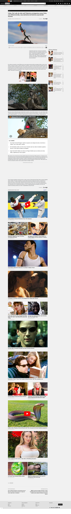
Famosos (36, 5)
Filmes (15, 5)
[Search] (45, 3)
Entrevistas (66, 5)
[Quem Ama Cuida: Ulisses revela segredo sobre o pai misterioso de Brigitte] (51, 83)
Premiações (46, 5)
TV (25, 5)
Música (5, 5)
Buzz (56, 5)
